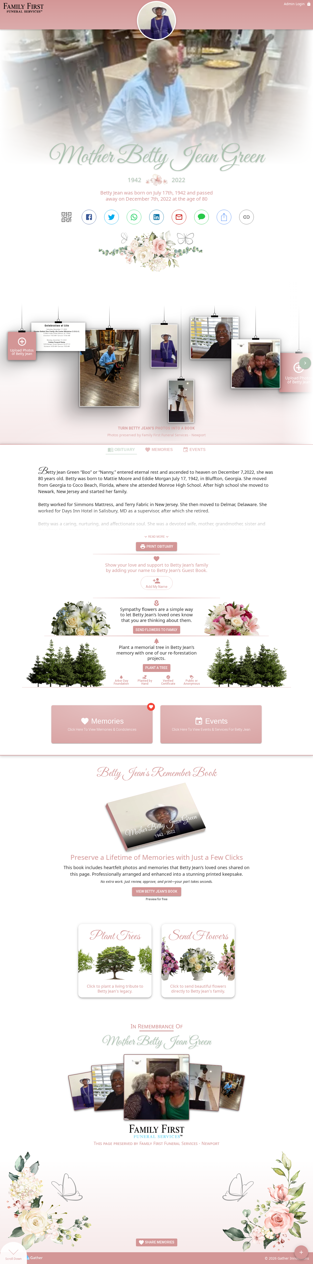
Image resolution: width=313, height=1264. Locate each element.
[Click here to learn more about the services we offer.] (156, 1132)
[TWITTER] (111, 217)
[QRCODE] (66, 217)
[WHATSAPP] (134, 217)
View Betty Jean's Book (156, 891)
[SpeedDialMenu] (301, 1252)
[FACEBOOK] (89, 217)
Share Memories (159, 1242)
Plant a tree (156, 668)
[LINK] (246, 217)
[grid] (156, 366)
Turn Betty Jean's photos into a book (156, 428)
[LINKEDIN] (156, 217)
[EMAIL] (179, 217)
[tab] (121, 449)
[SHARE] (224, 217)
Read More (156, 536)
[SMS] (201, 217)
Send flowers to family (156, 630)
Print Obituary (159, 546)
